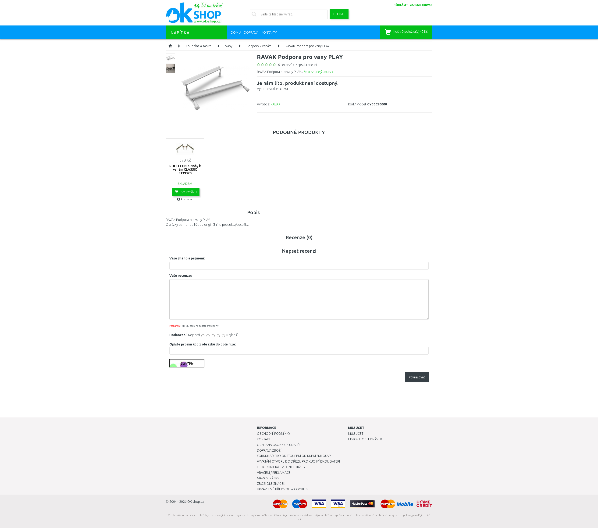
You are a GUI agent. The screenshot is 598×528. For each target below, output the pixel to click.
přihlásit (401, 5)
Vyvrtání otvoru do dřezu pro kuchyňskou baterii (299, 461)
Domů (236, 32)
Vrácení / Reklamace (274, 472)
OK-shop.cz (195, 501)
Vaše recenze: (180, 275)
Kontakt (264, 439)
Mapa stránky (268, 478)
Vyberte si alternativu (297, 85)
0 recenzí (285, 65)
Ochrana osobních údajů (278, 445)
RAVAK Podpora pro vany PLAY (307, 46)
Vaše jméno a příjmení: (187, 258)
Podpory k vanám (258, 46)
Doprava (251, 32)
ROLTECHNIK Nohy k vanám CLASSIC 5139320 (185, 169)
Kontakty (269, 32)
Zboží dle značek (271, 483)
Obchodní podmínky (273, 433)
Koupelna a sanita (198, 46)
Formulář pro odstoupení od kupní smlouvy (294, 456)
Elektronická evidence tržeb (281, 467)
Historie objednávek (365, 439)
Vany (228, 46)
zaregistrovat (421, 5)
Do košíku (188, 192)
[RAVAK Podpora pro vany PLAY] (215, 88)
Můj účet (355, 433)
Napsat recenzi (306, 65)
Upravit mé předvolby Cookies (282, 489)
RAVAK (275, 104)
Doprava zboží (269, 450)
